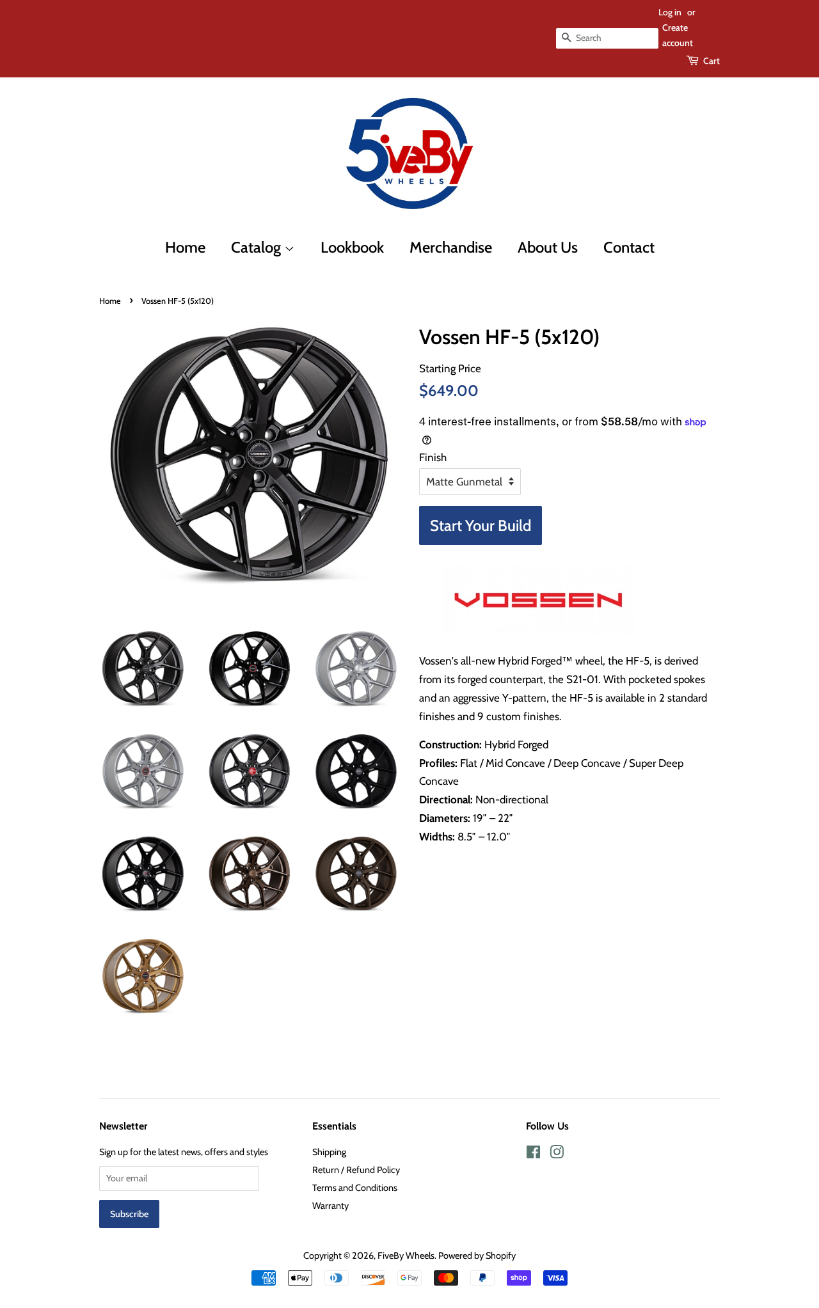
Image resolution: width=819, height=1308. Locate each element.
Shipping (329, 1152)
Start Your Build (480, 525)
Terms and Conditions (354, 1188)
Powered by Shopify (477, 1255)
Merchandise (451, 247)
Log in (669, 12)
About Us (548, 247)
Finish (433, 457)
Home (185, 247)
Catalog (257, 247)
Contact (629, 247)
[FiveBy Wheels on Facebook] (533, 1154)
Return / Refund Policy (356, 1170)
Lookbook (352, 247)
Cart (711, 61)
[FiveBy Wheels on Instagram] (557, 1154)
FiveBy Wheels (406, 1255)
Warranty (330, 1205)
